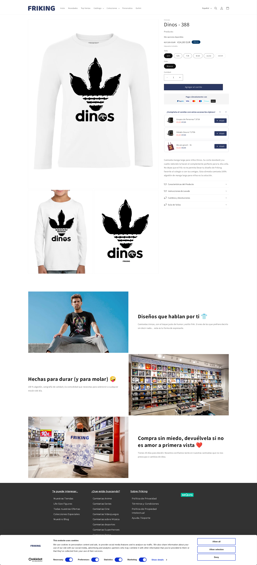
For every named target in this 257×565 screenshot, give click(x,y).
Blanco (170, 66)
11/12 (209, 55)
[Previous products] (220, 112)
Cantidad (167, 72)
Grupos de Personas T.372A (188, 119)
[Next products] (226, 112)
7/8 (187, 55)
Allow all (216, 541)
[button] (98, 8)
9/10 (198, 55)
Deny (216, 557)
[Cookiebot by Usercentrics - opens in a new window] (35, 560)
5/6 (178, 55)
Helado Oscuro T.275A (185, 132)
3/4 (168, 55)
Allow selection (216, 549)
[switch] (95, 560)
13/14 (222, 56)
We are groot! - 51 (184, 145)
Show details (158, 560)
